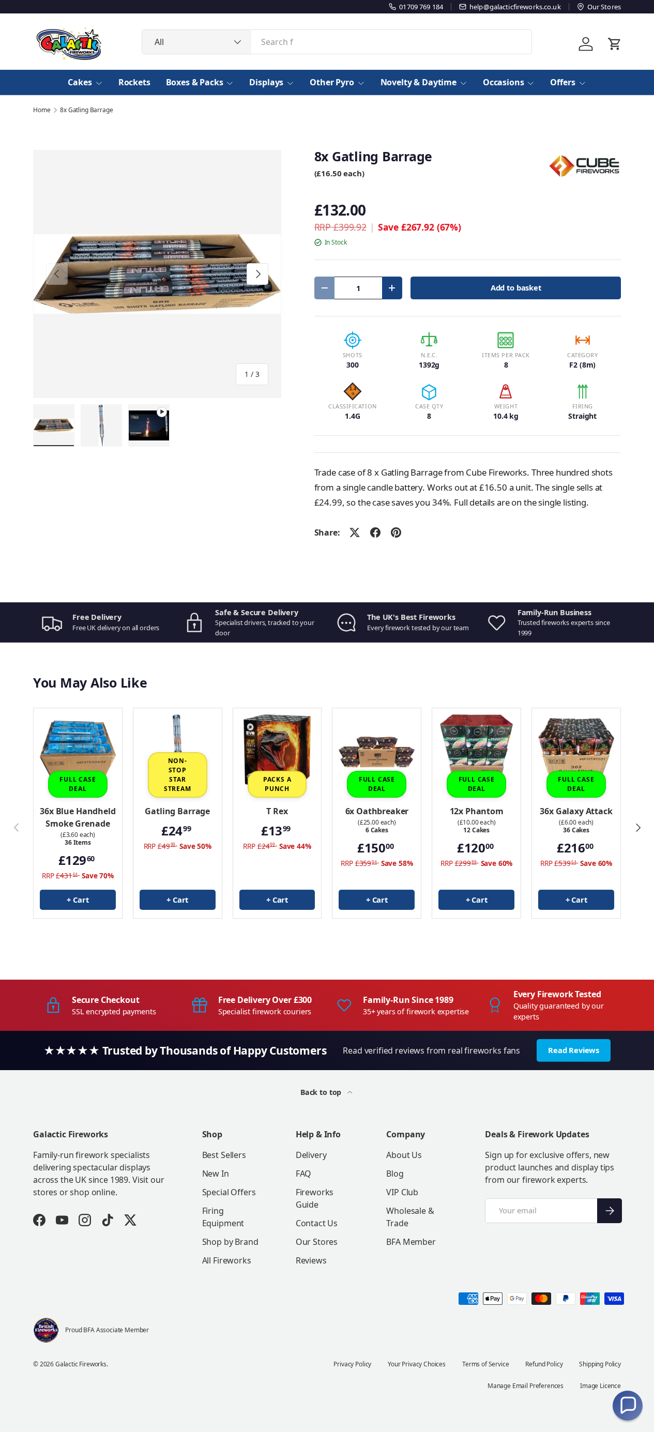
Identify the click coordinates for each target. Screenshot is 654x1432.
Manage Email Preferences (526, 1385)
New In (215, 1173)
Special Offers (229, 1192)
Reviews (311, 1260)
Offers (562, 82)
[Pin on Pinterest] (396, 532)
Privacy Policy (352, 1364)
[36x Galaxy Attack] (576, 752)
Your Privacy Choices (417, 1364)
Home (41, 110)
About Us (404, 1155)
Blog (394, 1173)
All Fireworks (226, 1260)
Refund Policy (543, 1364)
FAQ (304, 1173)
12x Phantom (477, 811)
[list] (157, 274)
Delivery (311, 1155)
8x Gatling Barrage (86, 110)
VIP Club (402, 1192)
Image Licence (600, 1385)
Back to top (321, 1092)
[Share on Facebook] (375, 532)
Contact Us (317, 1223)
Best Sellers (224, 1155)
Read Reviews (573, 1050)
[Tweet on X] (354, 532)
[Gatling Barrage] (178, 752)
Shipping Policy (600, 1364)
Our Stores (317, 1241)
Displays (266, 82)
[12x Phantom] (476, 752)
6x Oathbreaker (377, 811)
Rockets (134, 82)
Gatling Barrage (177, 811)
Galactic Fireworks (81, 1364)
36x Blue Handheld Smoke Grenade (77, 817)
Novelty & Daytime (419, 82)
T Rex (276, 811)
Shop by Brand (230, 1241)
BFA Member (410, 1241)
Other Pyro (332, 82)
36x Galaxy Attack (576, 811)
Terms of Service (485, 1364)
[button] (628, 1406)
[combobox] (336, 42)
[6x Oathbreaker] (377, 752)
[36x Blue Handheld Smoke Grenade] (78, 752)
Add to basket (516, 287)
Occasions (503, 82)
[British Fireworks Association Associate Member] (46, 1330)
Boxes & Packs (194, 82)
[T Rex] (277, 752)
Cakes (80, 82)
